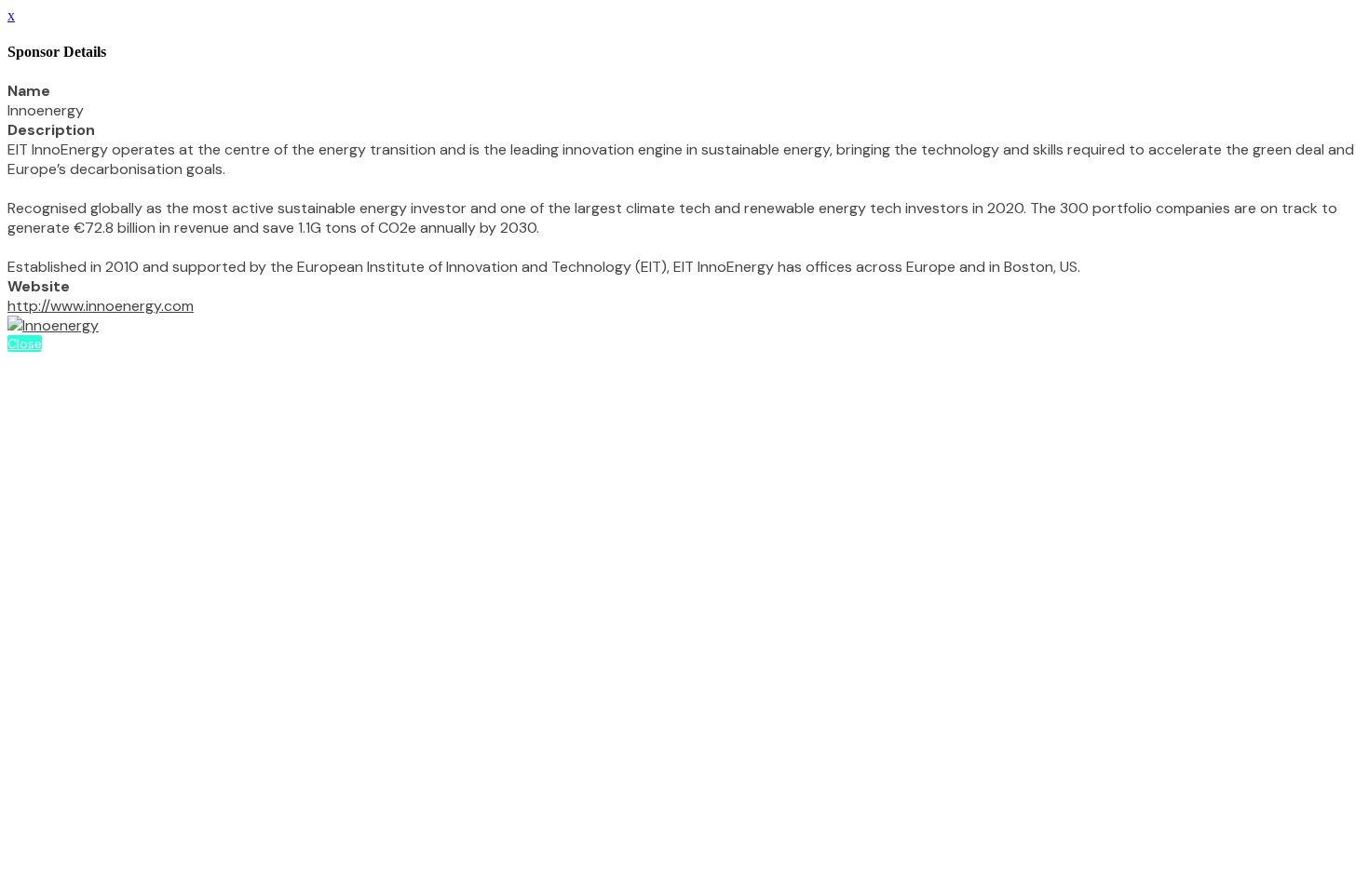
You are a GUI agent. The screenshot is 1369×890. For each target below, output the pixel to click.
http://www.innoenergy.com (100, 306)
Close (24, 343)
